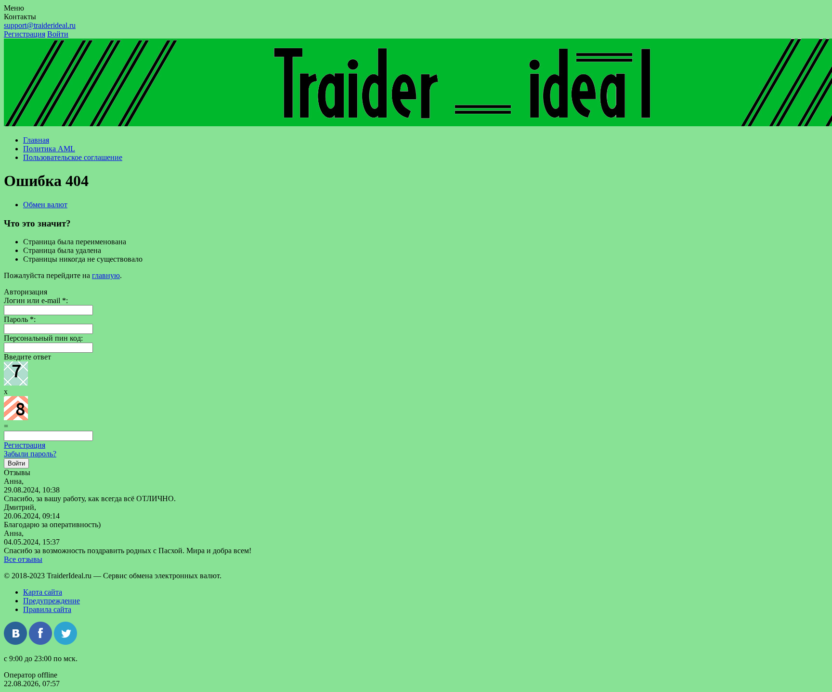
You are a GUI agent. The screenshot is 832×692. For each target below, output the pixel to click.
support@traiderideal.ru (40, 25)
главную (106, 275)
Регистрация (24, 34)
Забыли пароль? (30, 454)
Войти (57, 34)
